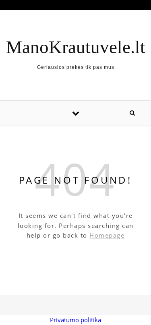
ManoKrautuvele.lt (75, 47)
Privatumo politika (75, 320)
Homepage (106, 235)
